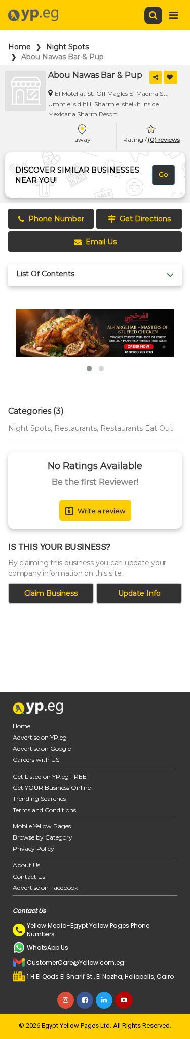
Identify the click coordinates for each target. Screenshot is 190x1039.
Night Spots (67, 46)
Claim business (51, 593)
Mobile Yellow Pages (42, 826)
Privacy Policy (33, 848)
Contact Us (29, 876)
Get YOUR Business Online (52, 787)
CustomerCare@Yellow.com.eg (75, 962)
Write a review (101, 511)
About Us (26, 865)
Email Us (101, 241)
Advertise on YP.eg (40, 737)
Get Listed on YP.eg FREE (50, 776)
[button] (89, 368)
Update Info (139, 593)
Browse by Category (42, 837)
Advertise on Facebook (45, 887)
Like (170, 77)
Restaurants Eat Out (136, 428)
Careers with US (36, 759)
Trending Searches (39, 798)
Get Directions (145, 218)
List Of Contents (45, 274)
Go (163, 174)
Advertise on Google (42, 748)
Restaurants (75, 428)
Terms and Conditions (44, 810)
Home (19, 46)
